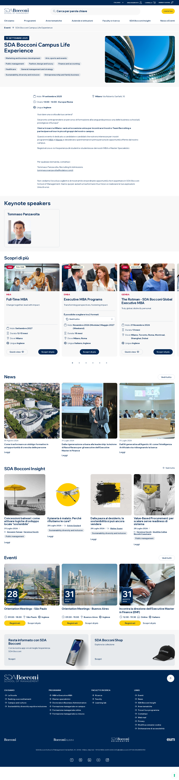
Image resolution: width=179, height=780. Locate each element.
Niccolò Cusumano (142, 534)
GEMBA (125, 294)
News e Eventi (167, 20)
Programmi (30, 20)
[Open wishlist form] (89, 774)
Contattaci (168, 11)
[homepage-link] (16, 11)
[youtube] (98, 760)
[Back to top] (170, 678)
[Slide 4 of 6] (93, 363)
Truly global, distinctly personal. (136, 308)
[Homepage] (21, 678)
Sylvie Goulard (74, 526)
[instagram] (107, 760)
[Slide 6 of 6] (106, 363)
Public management (15, 536)
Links (137, 690)
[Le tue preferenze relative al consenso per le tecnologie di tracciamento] (174, 775)
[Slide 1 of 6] (72, 363)
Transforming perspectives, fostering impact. (86, 305)
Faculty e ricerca (111, 20)
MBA (8, 294)
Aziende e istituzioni (82, 20)
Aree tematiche (54, 20)
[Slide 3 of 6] (86, 363)
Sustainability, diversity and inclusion (66, 530)
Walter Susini (116, 529)
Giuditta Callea (160, 532)
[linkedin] (89, 760)
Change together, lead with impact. (23, 305)
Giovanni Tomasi (14, 532)
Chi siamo (9, 20)
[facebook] (71, 760)
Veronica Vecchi (31, 532)
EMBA (67, 294)
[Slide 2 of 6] (79, 363)
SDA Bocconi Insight (140, 20)
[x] (80, 760)
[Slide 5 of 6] (100, 363)
